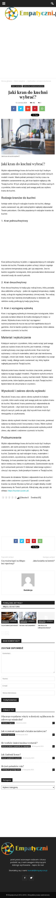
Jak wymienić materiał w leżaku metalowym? (24, 731)
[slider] (9, 497)
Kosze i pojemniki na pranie (11, 758)
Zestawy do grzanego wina (11, 770)
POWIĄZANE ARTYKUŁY (13, 603)
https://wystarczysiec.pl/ (18, 491)
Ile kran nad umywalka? (27, 625)
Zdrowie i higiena (8, 723)
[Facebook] (24, 877)
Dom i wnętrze (16, 86)
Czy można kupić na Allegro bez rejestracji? (13, 562)
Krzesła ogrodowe (8, 735)
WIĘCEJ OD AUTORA (11, 607)
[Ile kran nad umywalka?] (28, 617)
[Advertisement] (28, 49)
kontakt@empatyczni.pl (37, 870)
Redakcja (28, 590)
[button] (52, 3)
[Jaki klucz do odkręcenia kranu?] (46, 617)
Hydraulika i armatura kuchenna (33, 86)
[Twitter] (31, 877)
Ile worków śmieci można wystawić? (19, 742)
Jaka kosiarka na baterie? (44, 561)
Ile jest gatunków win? (12, 766)
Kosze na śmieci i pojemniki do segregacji (16, 746)
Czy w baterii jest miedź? (9, 625)
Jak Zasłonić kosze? (11, 754)
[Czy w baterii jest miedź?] (9, 617)
